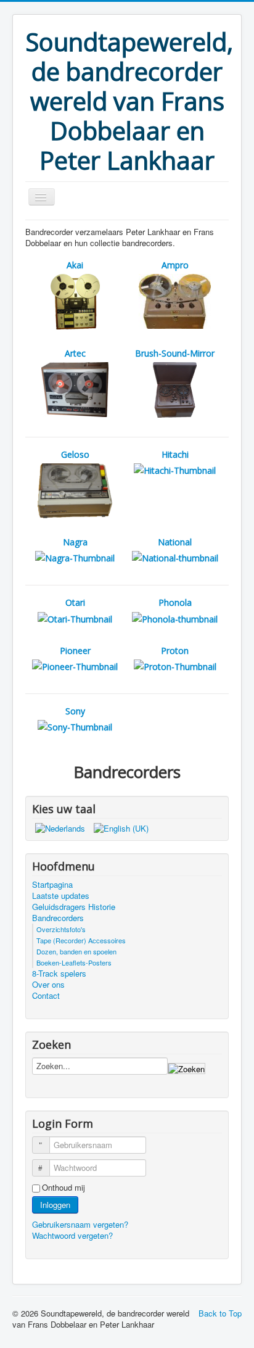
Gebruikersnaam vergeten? (80, 1224)
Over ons (48, 984)
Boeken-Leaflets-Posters (74, 962)
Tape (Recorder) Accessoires (81, 940)
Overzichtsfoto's (61, 929)
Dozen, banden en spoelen (76, 951)
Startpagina (52, 884)
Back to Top (220, 1313)
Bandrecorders (58, 918)
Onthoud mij (63, 1187)
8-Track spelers (59, 973)
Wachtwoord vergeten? (72, 1235)
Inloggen (55, 1204)
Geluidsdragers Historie (73, 906)
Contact (46, 995)
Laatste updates (60, 895)
